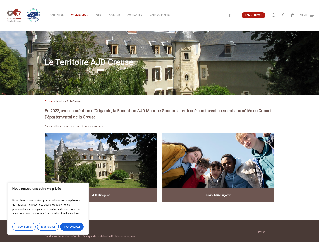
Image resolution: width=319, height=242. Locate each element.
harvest (261, 232)
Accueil (49, 101)
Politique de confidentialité (98, 236)
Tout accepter (72, 226)
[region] (48, 209)
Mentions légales (125, 236)
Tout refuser (48, 226)
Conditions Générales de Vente (62, 236)
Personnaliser (24, 226)
